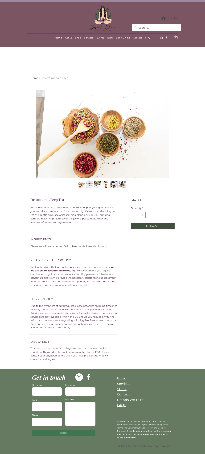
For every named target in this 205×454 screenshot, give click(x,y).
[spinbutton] (138, 215)
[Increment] (143, 215)
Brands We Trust (130, 400)
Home (34, 78)
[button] (176, 37)
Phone (35, 415)
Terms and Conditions (127, 428)
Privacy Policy (146, 428)
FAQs (121, 405)
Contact (123, 394)
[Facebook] (166, 37)
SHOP (122, 389)
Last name (70, 385)
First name (37, 385)
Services (123, 384)
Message (69, 399)
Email (34, 400)
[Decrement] (133, 215)
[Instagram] (161, 37)
